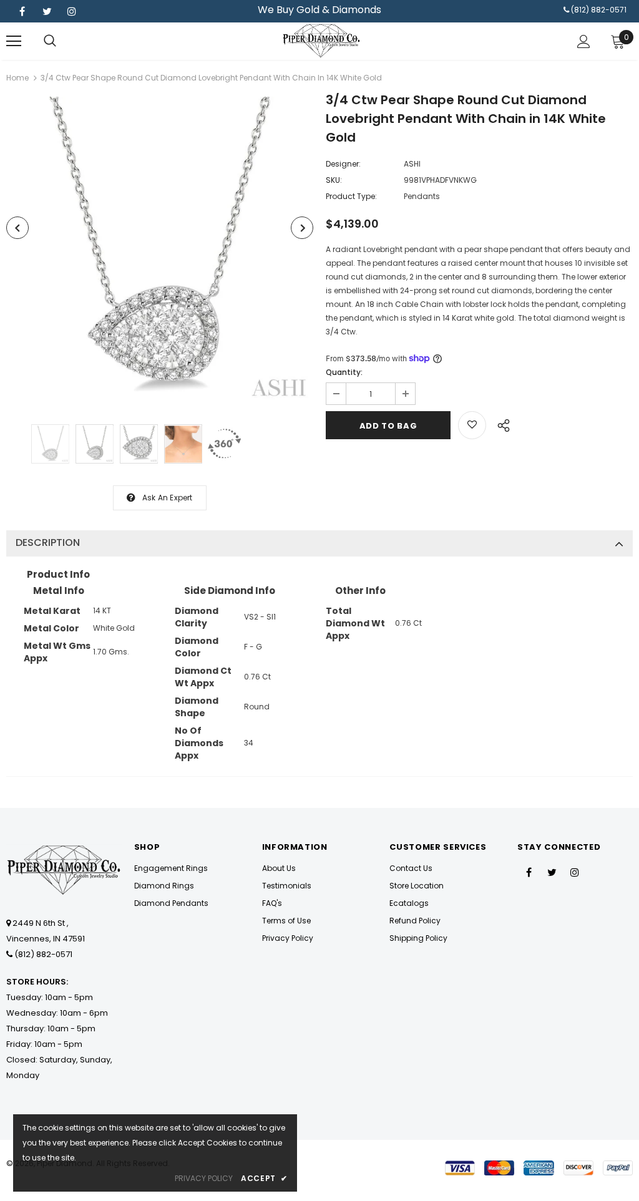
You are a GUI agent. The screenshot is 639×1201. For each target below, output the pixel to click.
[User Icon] (583, 41)
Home (17, 77)
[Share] (500, 423)
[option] (159, 250)
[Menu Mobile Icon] (13, 41)
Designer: (343, 163)
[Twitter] (46, 11)
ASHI (412, 163)
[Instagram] (71, 11)
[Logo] (321, 40)
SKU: (334, 180)
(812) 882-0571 (599, 9)
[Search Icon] (50, 41)
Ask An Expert (167, 497)
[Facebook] (21, 11)
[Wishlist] (472, 425)
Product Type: (351, 196)
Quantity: (344, 372)
